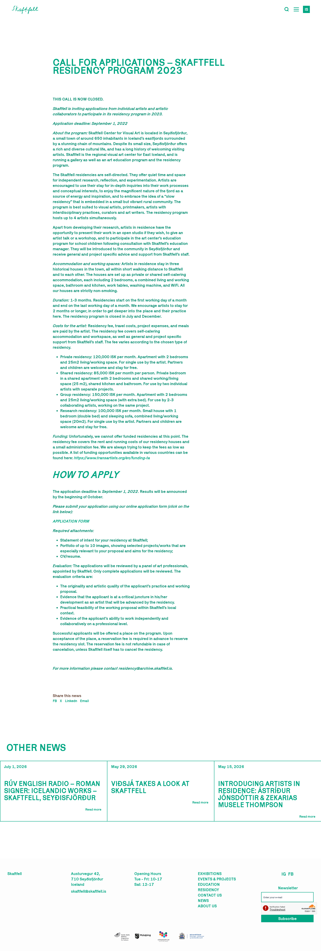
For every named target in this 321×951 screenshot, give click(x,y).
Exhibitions (210, 873)
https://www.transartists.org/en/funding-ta (112, 458)
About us (207, 906)
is (306, 9)
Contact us (210, 895)
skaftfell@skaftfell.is (88, 891)
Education (209, 884)
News (203, 900)
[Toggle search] (286, 9)
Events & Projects (217, 879)
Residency (208, 889)
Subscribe (287, 918)
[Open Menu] (296, 9)
